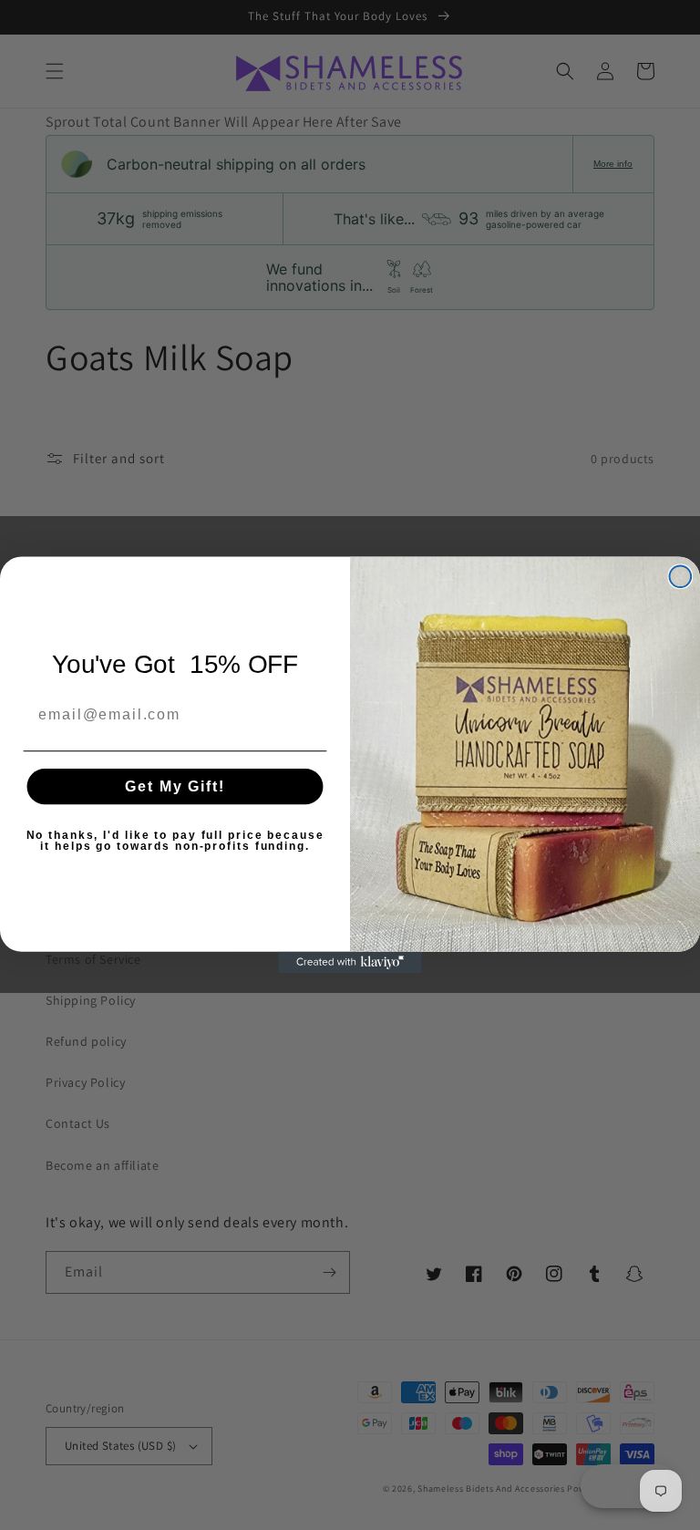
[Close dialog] (681, 576)
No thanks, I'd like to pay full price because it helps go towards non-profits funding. (175, 841)
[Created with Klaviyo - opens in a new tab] (350, 963)
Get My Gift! (174, 786)
